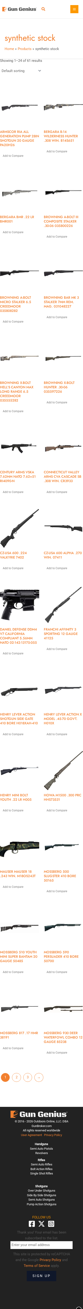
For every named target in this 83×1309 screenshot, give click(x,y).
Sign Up (41, 1276)
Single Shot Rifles (41, 1173)
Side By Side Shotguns (41, 1195)
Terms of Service (37, 1266)
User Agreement (31, 1135)
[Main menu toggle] (74, 9)
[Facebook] (31, 1223)
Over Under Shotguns (41, 1190)
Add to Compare (13, 155)
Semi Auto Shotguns (41, 1199)
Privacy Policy (53, 1135)
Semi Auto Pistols (41, 1148)
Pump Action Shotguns (41, 1204)
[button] (44, 9)
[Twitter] (41, 1223)
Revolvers (41, 1153)
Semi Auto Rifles (41, 1164)
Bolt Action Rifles (41, 1169)
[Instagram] (51, 1223)
